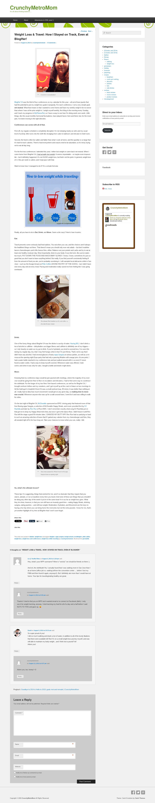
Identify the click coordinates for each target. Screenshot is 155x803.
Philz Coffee (46, 264)
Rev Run (33, 409)
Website (17, 766)
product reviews (112, 97)
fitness (106, 59)
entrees (109, 83)
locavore (107, 70)
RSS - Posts (108, 189)
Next (90, 31)
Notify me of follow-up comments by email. (29, 773)
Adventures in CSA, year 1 (44, 20)
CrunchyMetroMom (33, 7)
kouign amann (69, 537)
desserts (109, 81)
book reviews (111, 92)
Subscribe (108, 130)
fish (108, 86)
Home (15, 20)
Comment (18, 713)
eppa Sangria (59, 355)
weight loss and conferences (31, 539)
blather (32, 537)
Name (17, 744)
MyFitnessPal (39, 113)
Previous (83, 31)
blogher (52, 537)
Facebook (104, 152)
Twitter (109, 152)
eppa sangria (59, 537)
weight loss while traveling (50, 539)
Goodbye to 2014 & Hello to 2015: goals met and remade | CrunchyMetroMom (50, 689)
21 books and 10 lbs (110, 53)
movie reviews (111, 95)
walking (109, 61)
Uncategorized (109, 99)
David (29, 630)
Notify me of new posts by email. (26, 777)
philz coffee (86, 537)
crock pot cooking (112, 79)
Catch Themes (140, 798)
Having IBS (74, 343)
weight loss (38, 537)
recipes (106, 75)
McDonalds (42, 403)
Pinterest (114, 152)
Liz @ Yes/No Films (34, 559)
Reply (16, 583)
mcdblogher (78, 537)
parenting (107, 72)
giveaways (107, 66)
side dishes (110, 88)
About (26, 20)
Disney (106, 57)
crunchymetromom (39, 43)
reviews (106, 90)
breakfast (110, 77)
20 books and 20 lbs (110, 50)
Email (17, 755)
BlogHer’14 (18, 102)
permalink (86, 539)
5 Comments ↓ (52, 43)
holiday (106, 68)
